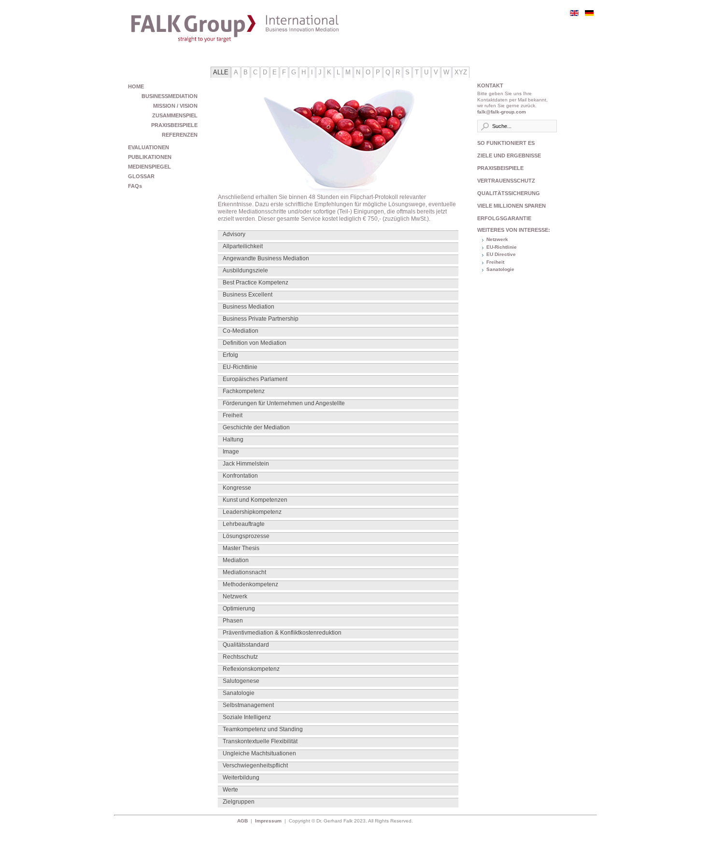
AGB (244, 820)
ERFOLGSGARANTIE (504, 218)
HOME (136, 86)
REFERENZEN (180, 135)
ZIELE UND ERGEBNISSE (509, 155)
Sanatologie (500, 269)
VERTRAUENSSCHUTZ (506, 181)
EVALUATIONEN (148, 147)
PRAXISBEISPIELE (174, 125)
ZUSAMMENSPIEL (175, 115)
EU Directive (501, 254)
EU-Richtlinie (501, 247)
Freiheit (495, 262)
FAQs (135, 186)
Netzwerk (497, 239)
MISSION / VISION (175, 106)
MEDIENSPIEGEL (149, 167)
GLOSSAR (141, 176)
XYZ (460, 72)
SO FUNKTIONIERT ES (506, 143)
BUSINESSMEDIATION (170, 96)
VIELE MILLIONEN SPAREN (511, 206)
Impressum (268, 820)
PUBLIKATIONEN (149, 157)
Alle (220, 72)
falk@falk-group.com (501, 111)
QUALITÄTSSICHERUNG (508, 193)
